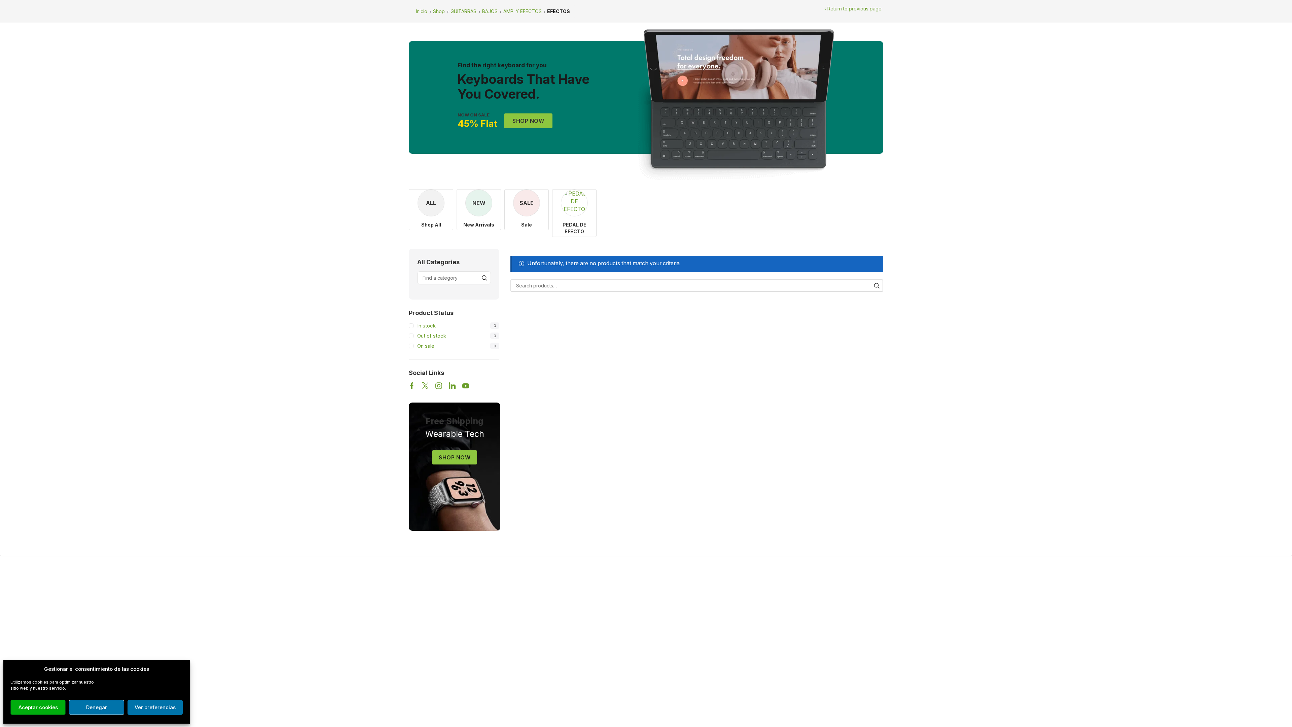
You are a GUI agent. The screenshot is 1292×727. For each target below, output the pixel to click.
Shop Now (454, 457)
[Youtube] (465, 385)
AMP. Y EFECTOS (522, 11)
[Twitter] (425, 385)
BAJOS (490, 11)
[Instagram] (438, 385)
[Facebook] (412, 385)
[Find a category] (484, 278)
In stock (456, 325)
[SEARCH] (877, 285)
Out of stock (456, 336)
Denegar (96, 707)
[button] (528, 120)
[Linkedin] (452, 385)
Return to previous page (854, 8)
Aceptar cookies (38, 707)
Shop (439, 11)
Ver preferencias (155, 707)
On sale (456, 346)
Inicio (421, 11)
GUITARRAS (463, 11)
